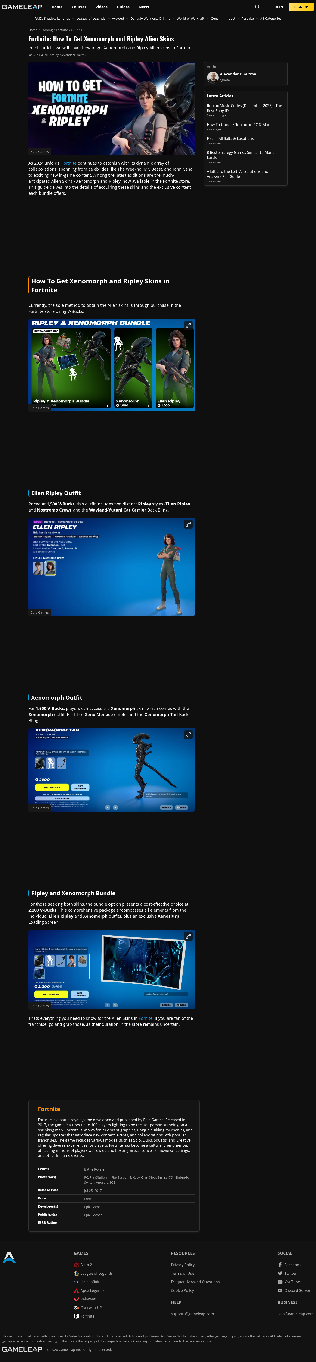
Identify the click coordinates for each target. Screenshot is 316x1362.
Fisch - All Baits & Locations (230, 138)
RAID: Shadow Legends (52, 18)
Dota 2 (86, 1264)
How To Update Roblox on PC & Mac (238, 124)
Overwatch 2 (91, 1307)
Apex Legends (93, 1290)
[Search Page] (257, 7)
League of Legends (91, 18)
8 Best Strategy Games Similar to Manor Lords (241, 155)
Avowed (118, 18)
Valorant (88, 1299)
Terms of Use (182, 1273)
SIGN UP (301, 7)
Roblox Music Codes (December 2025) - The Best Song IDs (244, 108)
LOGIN (278, 7)
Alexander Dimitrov (73, 55)
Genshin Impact (223, 18)
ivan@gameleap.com (296, 1313)
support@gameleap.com (192, 1313)
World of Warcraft (190, 18)
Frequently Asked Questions (195, 1281)
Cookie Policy (182, 1290)
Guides (76, 30)
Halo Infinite (91, 1281)
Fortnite (248, 18)
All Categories (271, 18)
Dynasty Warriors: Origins (150, 18)
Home (32, 30)
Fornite (145, 1018)
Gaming (47, 30)
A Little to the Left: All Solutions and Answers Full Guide (237, 174)
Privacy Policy (183, 1264)
